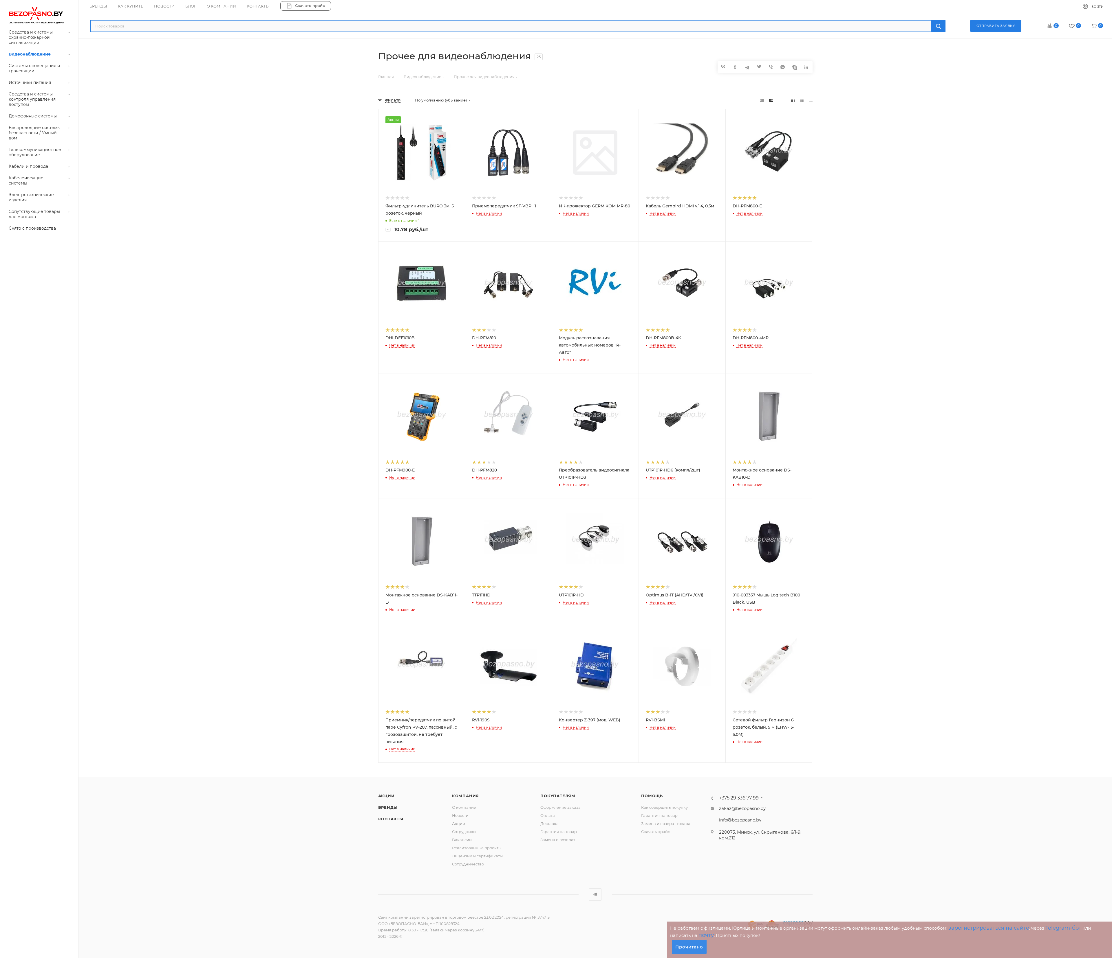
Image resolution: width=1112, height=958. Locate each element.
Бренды (388, 807)
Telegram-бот (1063, 928)
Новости (460, 815)
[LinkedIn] (807, 67)
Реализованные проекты (476, 847)
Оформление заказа (560, 807)
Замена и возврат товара (665, 823)
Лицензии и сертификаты (477, 856)
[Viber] (771, 67)
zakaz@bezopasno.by (742, 808)
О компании (464, 807)
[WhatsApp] (783, 67)
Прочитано (689, 947)
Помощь (652, 795)
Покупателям (557, 795)
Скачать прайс (655, 831)
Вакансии (462, 839)
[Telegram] (747, 67)
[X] (759, 67)
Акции (386, 795)
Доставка (549, 823)
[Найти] (938, 26)
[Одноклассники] (735, 67)
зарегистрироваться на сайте (988, 928)
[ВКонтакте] (723, 67)
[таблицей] (811, 100)
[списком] (802, 100)
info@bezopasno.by (740, 820)
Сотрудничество (468, 864)
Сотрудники (464, 831)
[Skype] (795, 67)
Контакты (390, 819)
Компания (465, 795)
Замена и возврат (557, 839)
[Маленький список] (762, 100)
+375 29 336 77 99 (739, 798)
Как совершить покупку (664, 807)
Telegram (595, 894)
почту (706, 935)
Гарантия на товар (558, 831)
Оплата (547, 815)
